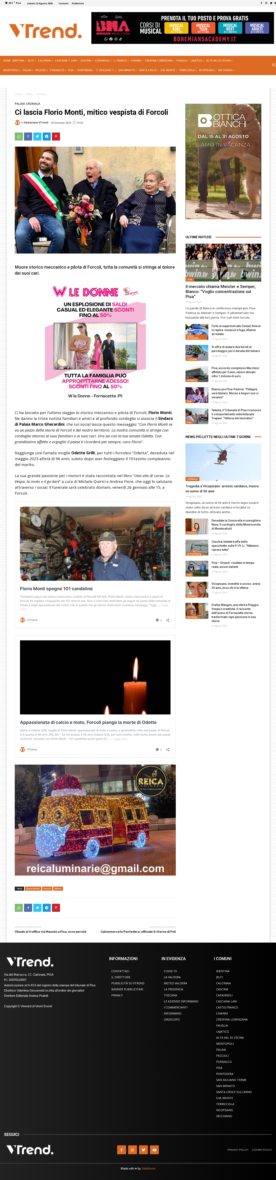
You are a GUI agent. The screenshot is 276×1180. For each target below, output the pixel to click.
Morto (58, 888)
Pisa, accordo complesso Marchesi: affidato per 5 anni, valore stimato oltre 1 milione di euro (236, 372)
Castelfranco (227, 1007)
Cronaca (41, 94)
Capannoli (224, 995)
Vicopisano (224, 1110)
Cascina (222, 989)
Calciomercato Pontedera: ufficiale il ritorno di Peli (138, 932)
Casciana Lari (226, 1001)
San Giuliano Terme (231, 1080)
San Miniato (225, 1086)
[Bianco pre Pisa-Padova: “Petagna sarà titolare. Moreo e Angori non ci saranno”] (196, 395)
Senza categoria (193, 337)
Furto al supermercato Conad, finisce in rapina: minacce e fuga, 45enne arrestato (236, 330)
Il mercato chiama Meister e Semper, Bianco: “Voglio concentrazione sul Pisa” (220, 291)
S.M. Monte (224, 1098)
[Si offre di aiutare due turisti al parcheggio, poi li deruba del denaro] (196, 353)
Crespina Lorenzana (232, 1019)
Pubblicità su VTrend (127, 983)
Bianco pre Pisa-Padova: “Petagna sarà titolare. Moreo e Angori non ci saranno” (235, 393)
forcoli (47, 888)
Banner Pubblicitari (127, 989)
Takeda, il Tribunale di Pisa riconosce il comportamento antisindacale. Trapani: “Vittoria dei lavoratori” (236, 414)
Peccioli (222, 1056)
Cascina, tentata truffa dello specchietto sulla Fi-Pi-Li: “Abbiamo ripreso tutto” (235, 545)
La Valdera (172, 977)
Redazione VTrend (36, 122)
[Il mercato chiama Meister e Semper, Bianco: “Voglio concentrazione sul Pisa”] (223, 262)
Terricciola (225, 1104)
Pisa (190, 279)
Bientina (223, 971)
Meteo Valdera (175, 983)
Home (18, 94)
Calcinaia (192, 617)
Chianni (222, 1013)
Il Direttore (120, 977)
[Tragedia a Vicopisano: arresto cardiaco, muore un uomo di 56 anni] (223, 462)
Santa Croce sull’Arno (234, 1092)
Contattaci (120, 971)
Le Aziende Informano (181, 1001)
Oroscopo (172, 1019)
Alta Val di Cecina (230, 1037)
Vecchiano (224, 1116)
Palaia (29, 94)
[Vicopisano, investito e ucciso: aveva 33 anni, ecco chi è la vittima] (196, 590)
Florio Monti (33, 888)
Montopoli (225, 1043)
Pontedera (224, 1074)
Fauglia (222, 1025)
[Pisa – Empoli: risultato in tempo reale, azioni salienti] (196, 569)
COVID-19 (170, 971)
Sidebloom (149, 1168)
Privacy (117, 995)
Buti (219, 977)
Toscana (192, 359)
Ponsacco (224, 1062)
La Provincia (194, 554)
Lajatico (222, 1031)
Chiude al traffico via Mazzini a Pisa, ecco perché (50, 932)
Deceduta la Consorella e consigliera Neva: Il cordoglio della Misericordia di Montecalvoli (236, 524)
